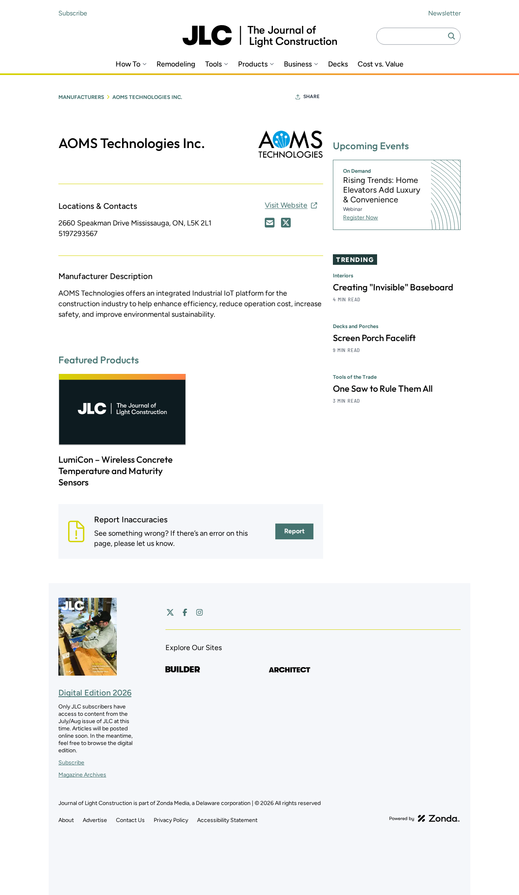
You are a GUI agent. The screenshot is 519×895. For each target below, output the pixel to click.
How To (128, 64)
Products (253, 64)
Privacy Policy (171, 820)
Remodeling (176, 64)
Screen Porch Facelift (374, 338)
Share (311, 96)
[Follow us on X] (170, 612)
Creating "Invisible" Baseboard (393, 287)
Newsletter (444, 13)
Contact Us (130, 820)
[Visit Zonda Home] (424, 818)
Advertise (95, 820)
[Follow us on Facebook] (185, 612)
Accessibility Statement (227, 820)
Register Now (360, 218)
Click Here (270, 223)
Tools (213, 64)
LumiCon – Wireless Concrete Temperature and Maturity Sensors (115, 471)
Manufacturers (81, 97)
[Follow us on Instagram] (199, 612)
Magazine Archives (82, 774)
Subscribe (72, 13)
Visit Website (286, 205)
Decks (338, 64)
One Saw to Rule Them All (383, 389)
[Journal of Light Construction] (259, 36)
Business (298, 64)
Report (294, 531)
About (66, 820)
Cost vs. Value (380, 64)
